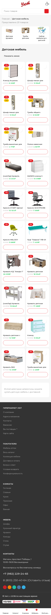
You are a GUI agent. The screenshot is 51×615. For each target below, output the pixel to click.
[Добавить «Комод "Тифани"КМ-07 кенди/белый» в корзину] (37, 342)
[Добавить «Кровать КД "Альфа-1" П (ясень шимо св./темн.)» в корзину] (13, 279)
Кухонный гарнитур (11, 528)
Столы (6, 541)
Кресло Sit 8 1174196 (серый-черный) (36, 209)
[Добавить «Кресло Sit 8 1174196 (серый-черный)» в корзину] (37, 215)
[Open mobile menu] (3, 3)
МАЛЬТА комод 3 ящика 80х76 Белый (36, 177)
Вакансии (7, 425)
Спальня (6, 492)
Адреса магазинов (11, 416)
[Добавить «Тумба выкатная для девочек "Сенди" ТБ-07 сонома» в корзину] (37, 374)
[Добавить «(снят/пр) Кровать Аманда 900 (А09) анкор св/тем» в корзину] (13, 183)
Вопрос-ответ (9, 465)
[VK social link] (19, 587)
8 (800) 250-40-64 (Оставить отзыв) (26, 580)
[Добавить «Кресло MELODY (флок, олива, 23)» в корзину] (13, 247)
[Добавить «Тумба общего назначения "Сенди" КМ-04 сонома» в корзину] (37, 119)
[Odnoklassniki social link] (9, 587)
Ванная (6, 509)
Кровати (7, 532)
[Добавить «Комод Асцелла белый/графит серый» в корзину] (13, 88)
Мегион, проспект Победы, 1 (17, 559)
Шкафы (6, 524)
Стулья (6, 545)
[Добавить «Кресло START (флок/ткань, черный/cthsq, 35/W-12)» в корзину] (13, 215)
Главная (6, 19)
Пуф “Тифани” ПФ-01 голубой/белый (36, 241)
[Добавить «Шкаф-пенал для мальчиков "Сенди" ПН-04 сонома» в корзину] (37, 88)
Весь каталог (9, 452)
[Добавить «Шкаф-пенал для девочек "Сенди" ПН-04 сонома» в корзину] (13, 119)
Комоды (6, 537)
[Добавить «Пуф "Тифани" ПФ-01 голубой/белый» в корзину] (37, 247)
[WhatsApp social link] (14, 587)
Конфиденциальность (13, 473)
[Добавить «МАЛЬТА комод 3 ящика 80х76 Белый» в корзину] (37, 183)
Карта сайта (8, 433)
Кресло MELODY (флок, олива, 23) (10, 241)
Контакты (7, 421)
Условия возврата (11, 469)
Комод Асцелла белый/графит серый (12, 81)
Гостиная (7, 488)
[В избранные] (20, 66)
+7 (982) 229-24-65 (15, 573)
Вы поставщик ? (10, 429)
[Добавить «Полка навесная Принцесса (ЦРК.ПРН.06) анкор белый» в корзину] (37, 151)
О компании (8, 412)
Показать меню (11, 56)
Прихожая (7, 501)
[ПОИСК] (46, 11)
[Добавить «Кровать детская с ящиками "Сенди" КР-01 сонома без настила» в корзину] (13, 342)
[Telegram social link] (24, 587)
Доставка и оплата (11, 461)
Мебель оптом (9, 448)
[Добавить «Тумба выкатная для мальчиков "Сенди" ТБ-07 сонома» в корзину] (13, 151)
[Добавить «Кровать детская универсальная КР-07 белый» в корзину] (37, 310)
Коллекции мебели (11, 456)
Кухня (5, 497)
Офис (5, 505)
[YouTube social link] (5, 587)
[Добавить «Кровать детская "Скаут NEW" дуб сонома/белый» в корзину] (37, 279)
